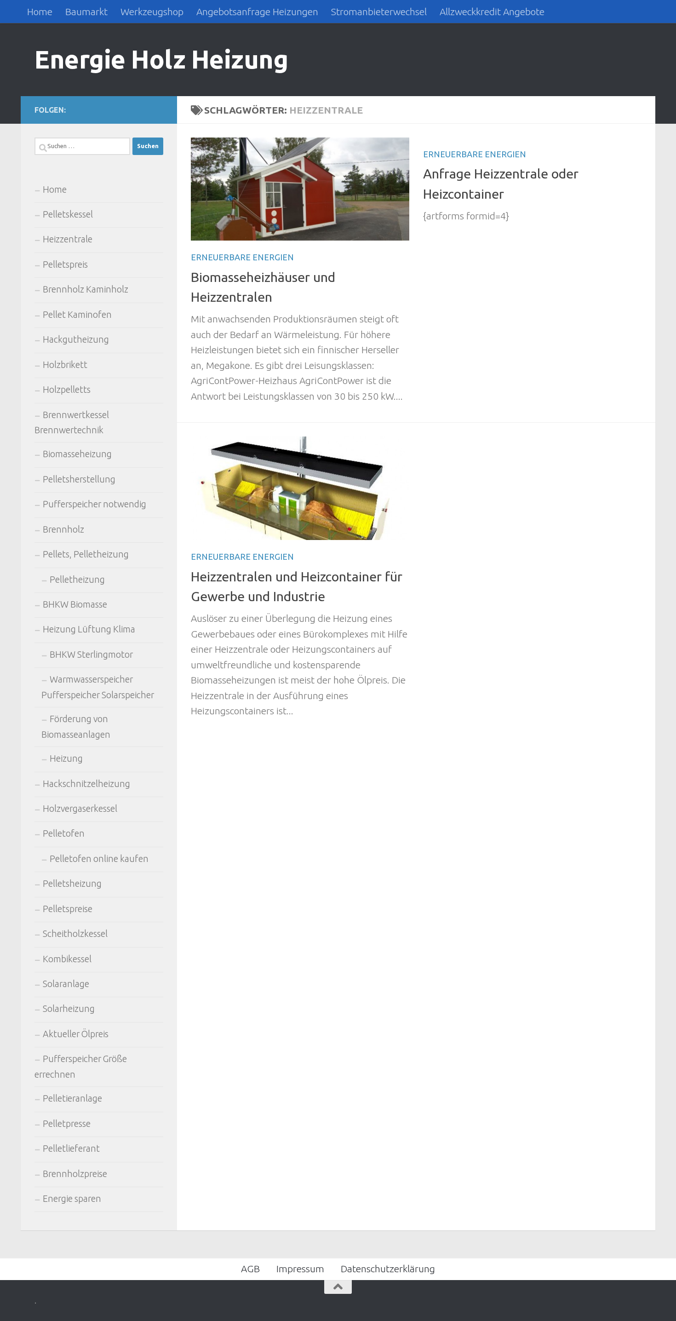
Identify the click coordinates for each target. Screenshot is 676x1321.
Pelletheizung (77, 579)
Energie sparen (72, 1199)
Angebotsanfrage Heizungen (257, 11)
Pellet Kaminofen (77, 315)
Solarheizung (69, 1009)
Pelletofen (64, 833)
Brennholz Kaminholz (85, 289)
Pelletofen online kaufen (99, 859)
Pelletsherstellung (79, 479)
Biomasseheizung (77, 454)
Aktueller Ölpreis (76, 1034)
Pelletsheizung (72, 884)
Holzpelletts (67, 390)
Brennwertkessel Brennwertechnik (71, 422)
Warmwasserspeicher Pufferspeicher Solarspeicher (97, 687)
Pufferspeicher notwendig (94, 504)
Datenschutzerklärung (388, 1268)
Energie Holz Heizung (161, 59)
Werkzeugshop (151, 11)
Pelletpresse (67, 1124)
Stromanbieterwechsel (379, 11)
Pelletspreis (65, 264)
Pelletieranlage (72, 1098)
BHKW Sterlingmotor (91, 654)
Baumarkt (86, 11)
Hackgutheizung (76, 339)
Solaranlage (66, 984)
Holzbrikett (65, 365)
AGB (250, 1268)
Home (39, 11)
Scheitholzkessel (75, 934)
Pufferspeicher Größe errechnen (80, 1066)
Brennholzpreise (75, 1174)
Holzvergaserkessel (80, 809)
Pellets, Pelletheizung (86, 554)
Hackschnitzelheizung (86, 784)
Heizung (66, 758)
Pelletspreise (67, 909)
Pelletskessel (68, 214)
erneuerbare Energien (242, 257)
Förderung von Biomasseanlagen (75, 726)
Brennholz (63, 529)
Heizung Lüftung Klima (89, 629)
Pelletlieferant (71, 1148)
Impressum (300, 1268)
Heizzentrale (67, 239)
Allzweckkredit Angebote (492, 11)
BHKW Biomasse (75, 604)
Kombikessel (67, 959)
